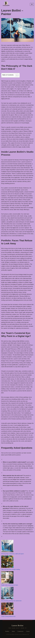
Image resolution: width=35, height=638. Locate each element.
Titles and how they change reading (10, 569)
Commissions (20, 631)
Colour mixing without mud (8, 616)
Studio (13, 631)
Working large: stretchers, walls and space (12, 553)
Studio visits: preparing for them (9, 585)
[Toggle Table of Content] (16, 75)
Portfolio (7, 631)
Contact (28, 631)
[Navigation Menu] (32, 4)
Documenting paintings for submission (11, 600)
